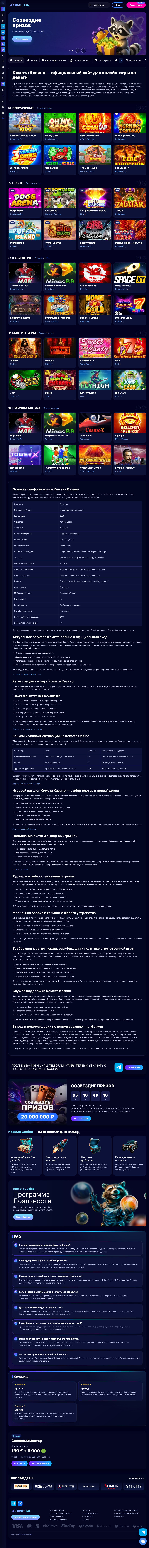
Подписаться (134, 1067)
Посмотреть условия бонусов (26, 784)
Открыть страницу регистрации (27, 729)
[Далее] (121, 60)
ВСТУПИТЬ (19, 1463)
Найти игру (98, 5)
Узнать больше (23, 1217)
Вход (118, 5)
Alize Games (88, 1486)
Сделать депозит (20, 869)
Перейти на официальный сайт (26, 674)
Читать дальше (81, 1118)
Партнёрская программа (25, 1517)
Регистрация (137, 4)
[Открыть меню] (2, 3)
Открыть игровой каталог (24, 829)
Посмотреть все (44, 108)
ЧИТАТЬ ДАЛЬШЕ (40, 1463)
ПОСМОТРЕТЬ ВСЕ (136, 1478)
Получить (20, 42)
